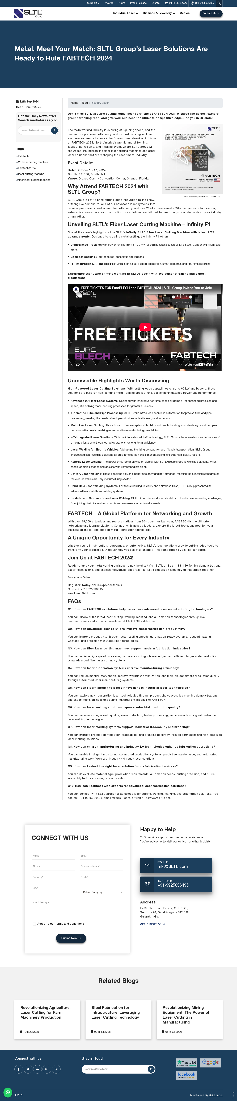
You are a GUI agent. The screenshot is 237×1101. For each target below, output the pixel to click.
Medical (185, 13)
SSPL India (216, 1095)
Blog (85, 103)
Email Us (163, 862)
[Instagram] (56, 1069)
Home (74, 103)
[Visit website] (186, 1062)
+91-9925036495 (204, 3)
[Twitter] (28, 1069)
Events (156, 3)
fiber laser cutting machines (123, 151)
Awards (109, 3)
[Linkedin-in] (37, 1069)
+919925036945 (92, 589)
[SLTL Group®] (28, 13)
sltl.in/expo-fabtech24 (107, 585)
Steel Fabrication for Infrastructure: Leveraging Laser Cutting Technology (115, 1013)
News (122, 3)
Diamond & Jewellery (157, 13)
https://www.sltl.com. (156, 798)
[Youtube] (47, 1069)
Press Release (138, 3)
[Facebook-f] (18, 1069)
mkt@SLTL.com (178, 3)
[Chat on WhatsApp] (7, 1093)
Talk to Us (165, 881)
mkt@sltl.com (86, 593)
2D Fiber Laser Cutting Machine (166, 232)
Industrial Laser (124, 13)
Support (92, 3)
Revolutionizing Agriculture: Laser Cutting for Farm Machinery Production (45, 1013)
